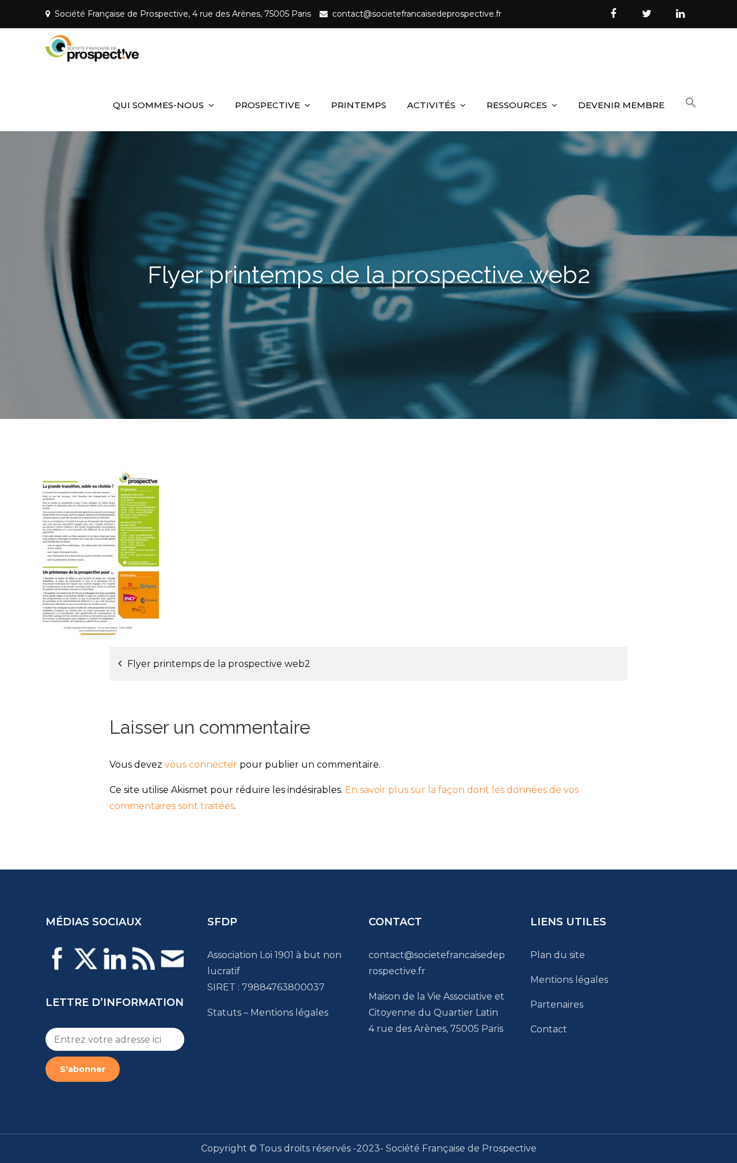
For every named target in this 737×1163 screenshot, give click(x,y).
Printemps (358, 105)
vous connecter (201, 764)
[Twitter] (85, 966)
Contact (548, 1029)
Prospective (267, 105)
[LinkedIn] (114, 966)
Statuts (224, 1012)
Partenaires (556, 1004)
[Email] (172, 966)
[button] (691, 103)
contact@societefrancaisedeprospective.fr (417, 14)
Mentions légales (289, 1012)
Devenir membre (621, 105)
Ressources (517, 105)
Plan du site (557, 955)
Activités (431, 105)
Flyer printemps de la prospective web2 (218, 663)
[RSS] (143, 966)
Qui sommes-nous (158, 105)
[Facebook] (57, 966)
